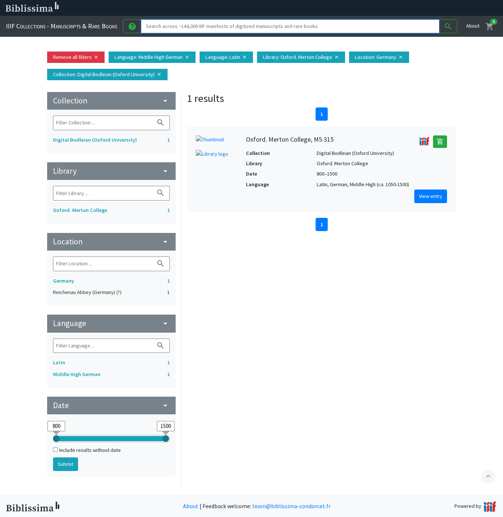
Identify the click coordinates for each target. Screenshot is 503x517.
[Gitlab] (412, 8)
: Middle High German (152, 57)
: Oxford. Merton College (301, 57)
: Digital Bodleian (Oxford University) (107, 74)
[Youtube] (389, 8)
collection (111, 101)
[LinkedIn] (353, 8)
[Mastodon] (377, 8)
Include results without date (90, 450)
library (111, 171)
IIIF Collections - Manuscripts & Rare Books (61, 26)
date (111, 405)
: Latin (226, 57)
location (111, 242)
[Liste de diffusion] (342, 8)
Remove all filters (76, 57)
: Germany (379, 57)
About (472, 25)
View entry (430, 196)
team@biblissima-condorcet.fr (291, 506)
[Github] (401, 8)
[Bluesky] (365, 8)
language (111, 323)
